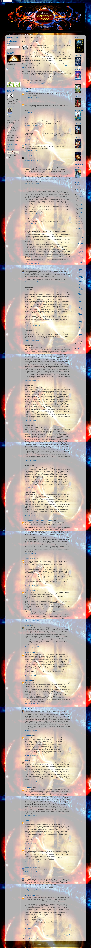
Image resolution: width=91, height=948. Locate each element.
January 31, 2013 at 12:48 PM (32, 112)
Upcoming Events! (80, 258)
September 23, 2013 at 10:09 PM (33, 340)
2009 (78, 348)
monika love (28, 626)
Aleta (26, 761)
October (80, 204)
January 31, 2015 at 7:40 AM (32, 487)
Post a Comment (28, 928)
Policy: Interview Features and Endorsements (22, 34)
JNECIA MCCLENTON (31, 867)
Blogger (54, 944)
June (79, 219)
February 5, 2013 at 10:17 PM (32, 282)
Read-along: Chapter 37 (80, 289)
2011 (78, 343)
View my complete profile (12, 145)
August (80, 212)
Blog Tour (80, 255)
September (81, 208)
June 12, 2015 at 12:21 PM (31, 515)
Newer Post (26, 935)
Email (8, 45)
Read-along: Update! (80, 276)
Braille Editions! (80, 236)
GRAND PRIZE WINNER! (80, 264)
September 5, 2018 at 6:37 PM (32, 585)
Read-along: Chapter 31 (80, 329)
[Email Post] (48, 83)
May (79, 221)
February (80, 228)
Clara (26, 91)
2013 (78, 194)
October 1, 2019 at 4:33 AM (32, 647)
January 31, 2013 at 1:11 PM (31, 126)
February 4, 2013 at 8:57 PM (32, 264)
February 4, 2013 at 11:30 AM (32, 223)
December (80, 197)
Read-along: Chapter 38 (80, 282)
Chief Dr (27, 709)
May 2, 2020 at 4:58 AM (31, 675)
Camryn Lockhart (29, 156)
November (80, 201)
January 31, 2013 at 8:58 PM (31, 160)
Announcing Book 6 (80, 245)
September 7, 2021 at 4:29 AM (32, 862)
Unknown (27, 103)
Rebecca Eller (28, 681)
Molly (26, 144)
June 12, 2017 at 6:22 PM (31, 554)
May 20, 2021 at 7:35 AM (31, 815)
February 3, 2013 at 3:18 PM (32, 214)
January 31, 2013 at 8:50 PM (32, 150)
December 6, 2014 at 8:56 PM (32, 380)
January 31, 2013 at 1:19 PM (31, 139)
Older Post (68, 935)
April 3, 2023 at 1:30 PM (31, 925)
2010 (78, 346)
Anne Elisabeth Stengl (31, 269)
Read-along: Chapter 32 (80, 322)
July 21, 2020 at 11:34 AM (31, 755)
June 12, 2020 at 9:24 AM (31, 704)
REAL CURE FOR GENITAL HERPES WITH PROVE (39, 521)
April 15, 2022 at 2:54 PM (31, 872)
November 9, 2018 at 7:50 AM (32, 620)
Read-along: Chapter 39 (80, 270)
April (79, 224)
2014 (78, 192)
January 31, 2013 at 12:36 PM (32, 97)
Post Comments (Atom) (35, 939)
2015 (78, 190)
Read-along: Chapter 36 (80, 295)
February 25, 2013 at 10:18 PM (32, 325)
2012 (78, 341)
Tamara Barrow (29, 736)
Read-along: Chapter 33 (80, 315)
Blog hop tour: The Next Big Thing (81, 251)
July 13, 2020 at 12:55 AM (31, 730)
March (80, 226)
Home (8, 34)
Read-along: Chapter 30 (80, 335)
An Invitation (81, 240)
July (79, 216)
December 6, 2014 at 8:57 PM (32, 420)
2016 (78, 187)
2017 (78, 185)
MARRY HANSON (30, 559)
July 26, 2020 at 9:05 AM (31, 782)
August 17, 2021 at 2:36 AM (32, 844)
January (80, 232)
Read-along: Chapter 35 (80, 302)
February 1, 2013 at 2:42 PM (32, 184)
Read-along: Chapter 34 (80, 309)
